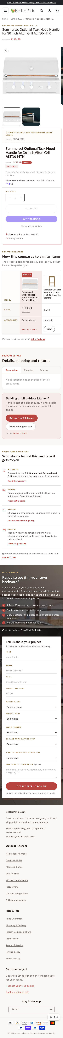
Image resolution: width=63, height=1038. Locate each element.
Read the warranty (17, 481)
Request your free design (20, 985)
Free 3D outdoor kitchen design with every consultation (31, 2)
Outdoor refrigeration (17, 893)
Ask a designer (38, 339)
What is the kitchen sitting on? (23, 753)
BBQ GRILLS (16, 19)
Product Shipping (16, 501)
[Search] (41, 10)
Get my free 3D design (21, 418)
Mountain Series (14, 867)
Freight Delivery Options (18, 932)
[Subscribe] (51, 1009)
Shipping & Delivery (16, 925)
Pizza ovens (12, 887)
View (49, 329)
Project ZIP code (15, 688)
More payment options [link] (31, 226)
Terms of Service (14, 945)
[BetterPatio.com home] (23, 10)
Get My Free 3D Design (31, 786)
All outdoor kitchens (16, 853)
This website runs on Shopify (42, 1033)
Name (8, 652)
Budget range (13, 702)
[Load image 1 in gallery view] (12, 117)
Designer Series (14, 860)
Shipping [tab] (28, 370)
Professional (12, 938)
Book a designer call (21, 426)
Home (5, 19)
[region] (31, 302)
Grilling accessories (16, 900)
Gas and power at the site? (20, 739)
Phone (9, 665)
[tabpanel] (31, 381)
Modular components (17, 880)
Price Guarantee (14, 918)
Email (9, 677)
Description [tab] (12, 370)
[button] (5, 10)
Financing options (17, 543)
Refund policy (13, 952)
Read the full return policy (21, 520)
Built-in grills (12, 873)
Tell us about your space (23, 764)
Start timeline (14, 727)
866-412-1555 (20, 433)
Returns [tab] (44, 370)
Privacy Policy (13, 958)
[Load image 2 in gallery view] (31, 117)
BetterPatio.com (22, 1033)
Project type (13, 714)
